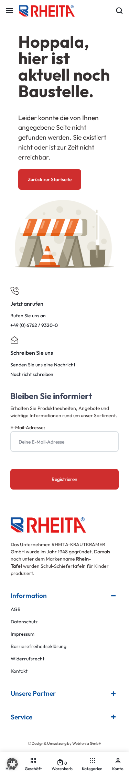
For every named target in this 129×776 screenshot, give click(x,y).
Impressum (22, 634)
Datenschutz (24, 622)
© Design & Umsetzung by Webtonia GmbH (64, 743)
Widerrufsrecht (27, 659)
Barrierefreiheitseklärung (38, 646)
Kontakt (19, 671)
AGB (16, 609)
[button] (12, 763)
